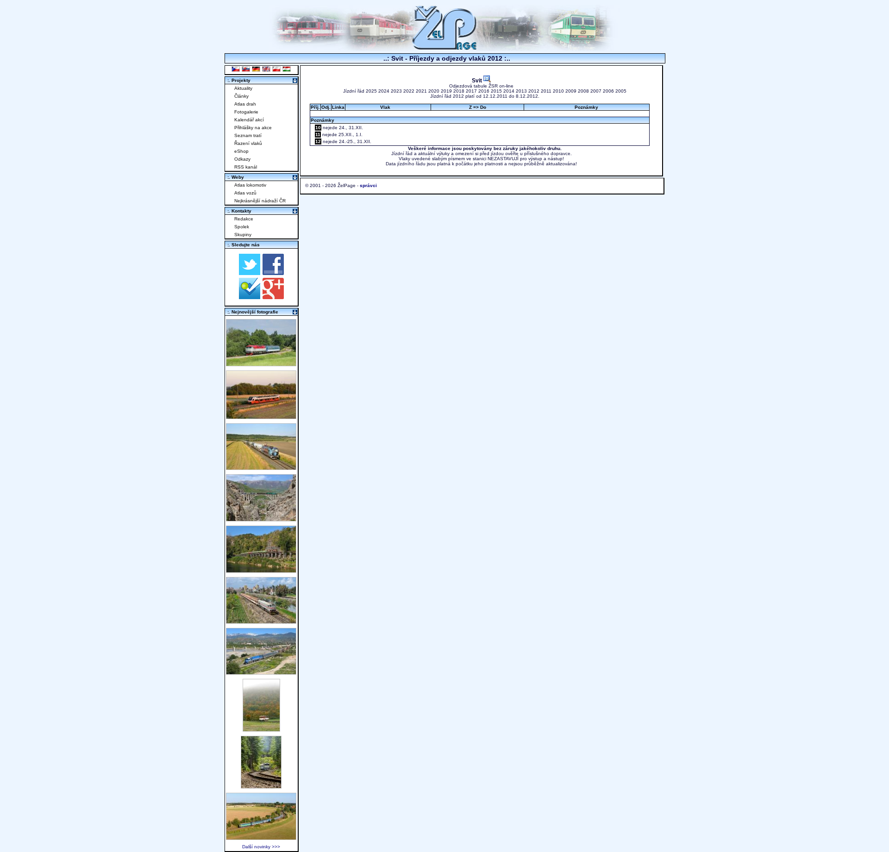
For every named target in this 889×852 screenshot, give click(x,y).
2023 (396, 91)
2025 (371, 91)
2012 (533, 91)
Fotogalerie (246, 111)
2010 (558, 91)
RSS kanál (245, 166)
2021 (421, 91)
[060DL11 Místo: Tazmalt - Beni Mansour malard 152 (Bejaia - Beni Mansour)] (261, 672)
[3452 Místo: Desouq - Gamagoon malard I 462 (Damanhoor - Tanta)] (261, 621)
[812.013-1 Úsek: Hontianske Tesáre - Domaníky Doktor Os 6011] (261, 729)
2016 (483, 91)
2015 (496, 91)
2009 (570, 91)
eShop (241, 151)
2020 (433, 91)
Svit (477, 80)
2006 (608, 91)
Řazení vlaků (248, 143)
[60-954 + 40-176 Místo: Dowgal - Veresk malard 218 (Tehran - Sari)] (261, 519)
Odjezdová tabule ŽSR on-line (481, 85)
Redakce (243, 218)
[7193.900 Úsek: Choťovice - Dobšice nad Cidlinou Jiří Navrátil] (261, 467)
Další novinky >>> (261, 846)
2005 (620, 91)
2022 (408, 91)
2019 (446, 91)
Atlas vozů (245, 192)
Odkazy (242, 159)
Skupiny (242, 234)
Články (241, 96)
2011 (546, 91)
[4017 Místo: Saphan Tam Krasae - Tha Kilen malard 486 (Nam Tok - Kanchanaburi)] (261, 570)
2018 (458, 91)
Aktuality (243, 88)
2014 (508, 91)
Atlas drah (245, 103)
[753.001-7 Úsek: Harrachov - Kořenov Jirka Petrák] (261, 786)
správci (368, 185)
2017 (471, 91)
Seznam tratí (248, 135)
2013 (521, 91)
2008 (583, 91)
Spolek (241, 226)
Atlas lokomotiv (250, 185)
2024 (383, 91)
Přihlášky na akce (253, 127)
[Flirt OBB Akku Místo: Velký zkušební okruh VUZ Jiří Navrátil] (261, 416)
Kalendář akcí (249, 119)
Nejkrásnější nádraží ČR (260, 200)
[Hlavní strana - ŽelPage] (444, 48)
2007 (595, 91)
